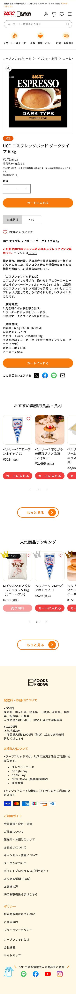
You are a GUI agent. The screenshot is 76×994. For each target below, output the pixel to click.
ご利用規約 (11, 922)
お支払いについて (15, 847)
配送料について (10, 174)
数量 (5, 181)
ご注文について (14, 831)
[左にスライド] (29, 489)
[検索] (67, 24)
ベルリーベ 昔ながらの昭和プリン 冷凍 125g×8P (49, 453)
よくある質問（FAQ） (18, 879)
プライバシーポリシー (18, 930)
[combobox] (37, 24)
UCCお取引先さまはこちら (21, 894)
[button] (69, 14)
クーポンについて (15, 863)
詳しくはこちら (14, 738)
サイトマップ (12, 955)
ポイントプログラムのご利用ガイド (26, 871)
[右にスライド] (46, 489)
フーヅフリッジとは (16, 939)
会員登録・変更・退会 (18, 824)
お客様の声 (11, 886)
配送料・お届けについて (19, 839)
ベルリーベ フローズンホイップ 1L (17, 451)
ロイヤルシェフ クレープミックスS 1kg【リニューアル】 (17, 590)
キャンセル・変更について (21, 855)
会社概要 (9, 947)
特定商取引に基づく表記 (19, 914)
